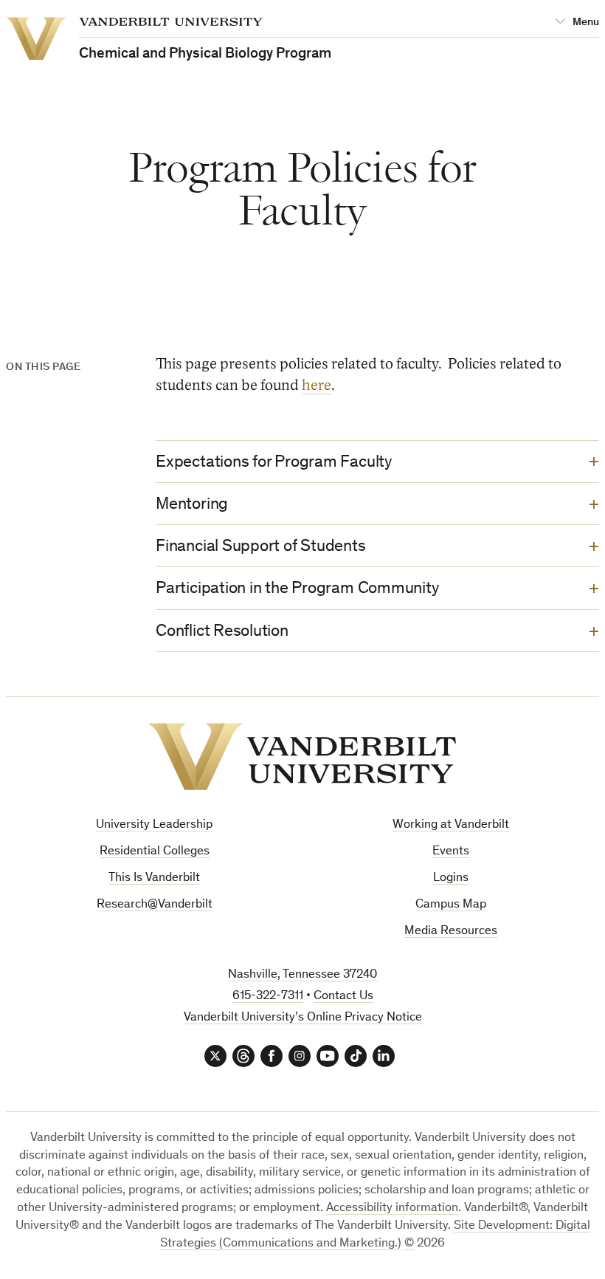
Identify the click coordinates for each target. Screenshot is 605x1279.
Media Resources (450, 931)
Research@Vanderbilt (154, 905)
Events (450, 852)
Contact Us (343, 996)
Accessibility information (392, 1208)
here (316, 385)
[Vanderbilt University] (302, 756)
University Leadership (154, 825)
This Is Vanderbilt (154, 878)
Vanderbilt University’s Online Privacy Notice (303, 1018)
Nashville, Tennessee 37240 (302, 975)
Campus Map (450, 905)
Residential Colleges (155, 852)
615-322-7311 (267, 996)
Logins (451, 878)
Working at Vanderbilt (451, 825)
